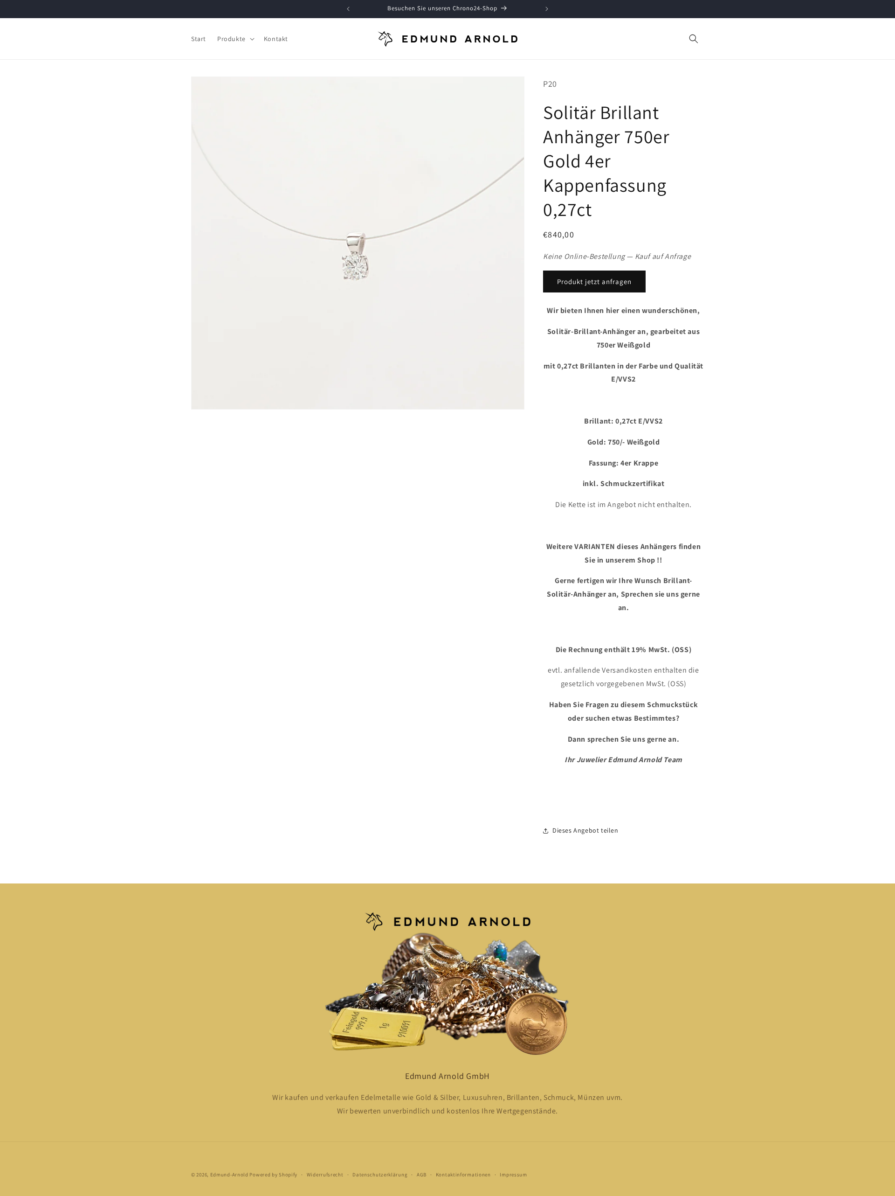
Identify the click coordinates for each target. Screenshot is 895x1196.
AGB (422, 1174)
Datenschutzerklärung (379, 1174)
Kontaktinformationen (463, 1174)
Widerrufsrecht (325, 1174)
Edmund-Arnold (229, 1174)
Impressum (513, 1174)
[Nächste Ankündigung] (547, 9)
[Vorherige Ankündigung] (348, 9)
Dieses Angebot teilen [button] (585, 830)
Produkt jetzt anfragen (594, 281)
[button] (235, 39)
